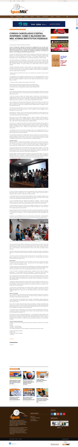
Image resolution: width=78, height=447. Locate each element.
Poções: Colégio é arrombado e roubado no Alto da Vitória (41, 380)
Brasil (11, 372)
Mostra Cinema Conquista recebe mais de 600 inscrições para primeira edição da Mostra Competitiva (36, 19)
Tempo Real (23, 29)
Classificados (45, 16)
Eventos (32, 16)
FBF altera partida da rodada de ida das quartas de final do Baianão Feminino (28, 382)
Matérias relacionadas (14, 368)
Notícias (26, 16)
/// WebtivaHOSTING (65, 439)
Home (12, 16)
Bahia (10, 29)
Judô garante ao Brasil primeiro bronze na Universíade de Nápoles (15, 398)
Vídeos (52, 16)
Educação (17, 29)
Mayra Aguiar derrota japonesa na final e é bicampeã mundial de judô (28, 398)
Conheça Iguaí (19, 16)
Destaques (13, 29)
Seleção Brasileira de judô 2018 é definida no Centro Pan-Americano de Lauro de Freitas (15, 382)
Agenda (38, 16)
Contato (58, 16)
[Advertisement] (29, 357)
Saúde (44, 389)
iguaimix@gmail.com (34, 420)
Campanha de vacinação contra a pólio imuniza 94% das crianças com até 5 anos (42, 400)
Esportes (14, 372)
